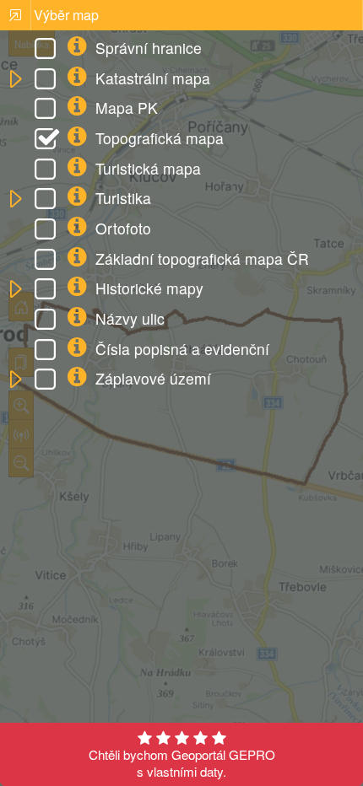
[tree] (181, 215)
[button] (15, 79)
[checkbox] (48, 50)
